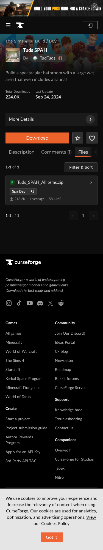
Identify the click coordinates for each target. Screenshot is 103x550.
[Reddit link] (61, 303)
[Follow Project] (92, 137)
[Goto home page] (19, 25)
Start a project (17, 419)
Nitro (59, 478)
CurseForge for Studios (74, 459)
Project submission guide (26, 428)
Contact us (64, 428)
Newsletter (64, 361)
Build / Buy (46, 41)
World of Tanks (18, 397)
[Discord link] (40, 303)
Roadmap (63, 370)
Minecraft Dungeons (22, 388)
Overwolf (63, 450)
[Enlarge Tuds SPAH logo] (12, 55)
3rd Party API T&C (21, 461)
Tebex (60, 468)
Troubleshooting (68, 419)
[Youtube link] (29, 303)
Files (83, 152)
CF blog (61, 352)
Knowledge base (68, 410)
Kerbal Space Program (24, 379)
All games (13, 333)
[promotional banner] (51, 8)
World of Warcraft (21, 352)
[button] (51, 190)
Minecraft (13, 343)
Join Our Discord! (70, 333)
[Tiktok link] (19, 303)
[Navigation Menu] (8, 25)
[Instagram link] (8, 303)
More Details (21, 119)
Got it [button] (51, 537)
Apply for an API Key (22, 452)
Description (22, 152)
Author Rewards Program (19, 440)
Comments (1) (56, 152)
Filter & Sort (81, 167)
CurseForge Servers (71, 388)
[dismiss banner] (94, 6)
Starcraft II (14, 370)
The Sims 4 (16, 41)
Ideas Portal (65, 343)
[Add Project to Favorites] (77, 137)
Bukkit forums (67, 379)
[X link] (50, 303)
